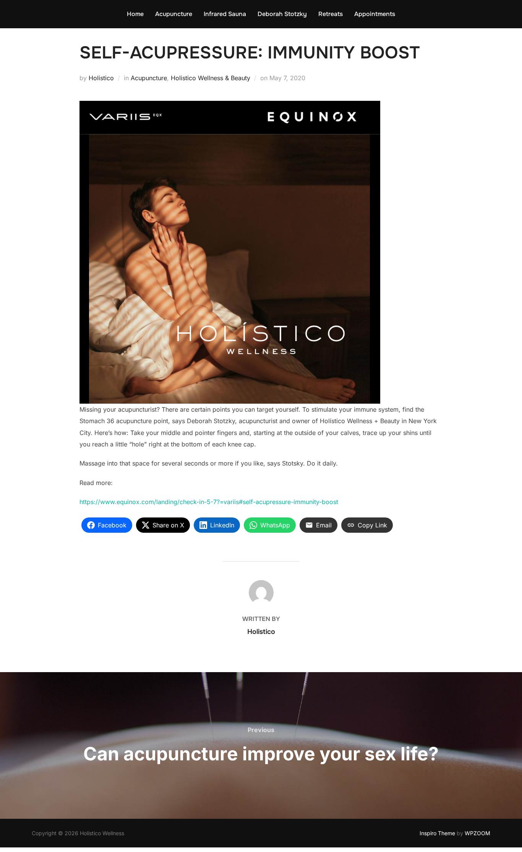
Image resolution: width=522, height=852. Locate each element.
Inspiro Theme (437, 833)
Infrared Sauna (225, 14)
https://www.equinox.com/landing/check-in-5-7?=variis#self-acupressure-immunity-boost (208, 502)
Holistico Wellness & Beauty (210, 78)
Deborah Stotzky (282, 14)
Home (135, 14)
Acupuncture (173, 14)
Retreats (330, 14)
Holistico (101, 78)
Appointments (374, 14)
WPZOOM (477, 833)
